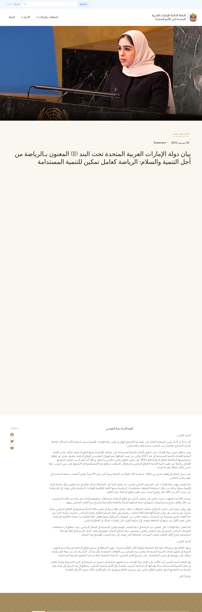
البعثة (12, 17)
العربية (17, 4)
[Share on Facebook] (12, 435)
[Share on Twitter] (12, 442)
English (9, 4)
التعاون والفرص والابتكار (180, 134)
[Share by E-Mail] (12, 448)
